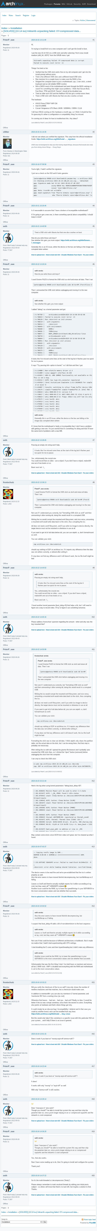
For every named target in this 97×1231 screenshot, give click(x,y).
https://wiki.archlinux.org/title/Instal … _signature (56, 139)
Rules (11, 15)
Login (33, 15)
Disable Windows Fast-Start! (71, 255)
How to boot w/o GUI (53, 255)
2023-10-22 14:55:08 (38, 649)
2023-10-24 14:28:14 (38, 1099)
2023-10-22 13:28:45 (38, 440)
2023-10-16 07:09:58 (38, 164)
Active (82, 20)
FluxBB (92, 1223)
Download (91, 4)
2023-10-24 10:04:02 (38, 906)
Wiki (63, 4)
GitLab (69, 4)
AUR (84, 4)
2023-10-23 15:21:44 (38, 781)
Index (4, 15)
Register (26, 15)
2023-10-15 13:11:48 (38, 40)
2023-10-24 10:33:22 (38, 982)
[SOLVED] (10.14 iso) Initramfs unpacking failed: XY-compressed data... (42, 31)
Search (18, 15)
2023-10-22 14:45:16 (38, 617)
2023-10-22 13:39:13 (38, 482)
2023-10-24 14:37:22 (38, 1175)
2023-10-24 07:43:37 (38, 847)
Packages (48, 4)
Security (77, 4)
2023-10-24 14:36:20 (38, 1131)
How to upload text (38, 255)
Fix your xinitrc (88, 255)
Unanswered (90, 20)
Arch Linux (13, 3)
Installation (16, 28)
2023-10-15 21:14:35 (38, 132)
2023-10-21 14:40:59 (38, 226)
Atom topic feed (90, 1219)
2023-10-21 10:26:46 (38, 206)
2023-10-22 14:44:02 (38, 568)
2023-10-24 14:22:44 (38, 1066)
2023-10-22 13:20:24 (38, 264)
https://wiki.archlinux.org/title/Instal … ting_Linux (50, 1014)
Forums (57, 4)
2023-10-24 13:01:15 (38, 1034)
